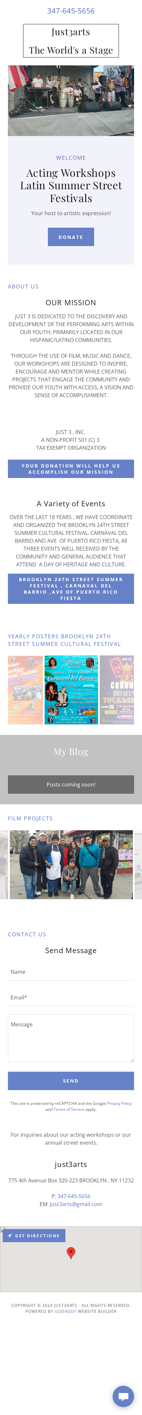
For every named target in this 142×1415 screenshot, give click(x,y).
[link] (71, 40)
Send (71, 1081)
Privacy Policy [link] (119, 1103)
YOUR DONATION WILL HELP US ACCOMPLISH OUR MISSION (71, 469)
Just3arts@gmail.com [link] (76, 1204)
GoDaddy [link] (66, 1311)
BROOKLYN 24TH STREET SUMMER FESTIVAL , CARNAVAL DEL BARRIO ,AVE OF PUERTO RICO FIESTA (71, 588)
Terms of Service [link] (69, 1109)
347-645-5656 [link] (71, 10)
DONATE (71, 237)
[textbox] (71, 972)
